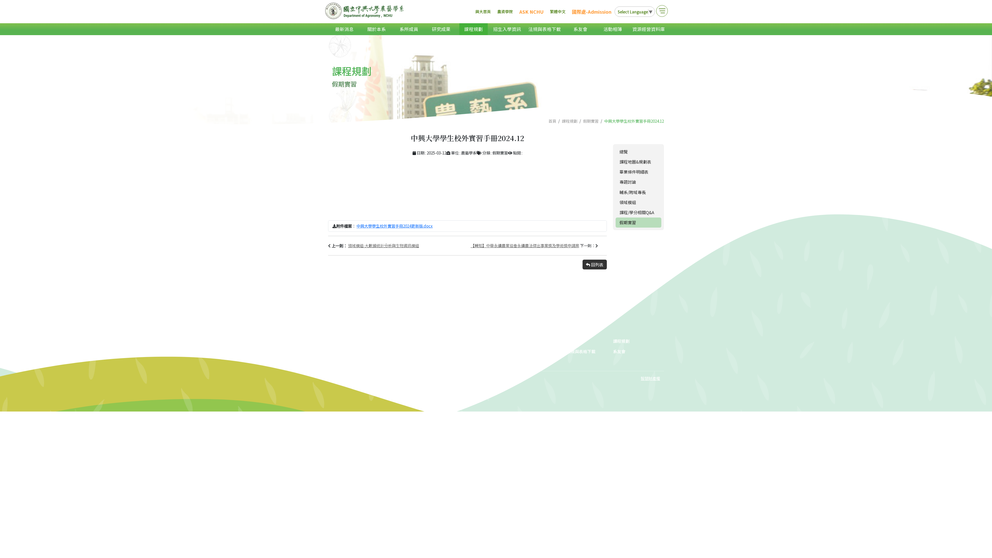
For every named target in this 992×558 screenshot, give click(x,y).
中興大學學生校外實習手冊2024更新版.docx (395, 226)
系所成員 (409, 29)
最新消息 (344, 29)
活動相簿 (612, 29)
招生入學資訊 (507, 29)
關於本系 (376, 29)
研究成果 (441, 29)
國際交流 (482, 362)
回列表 (596, 264)
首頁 (552, 121)
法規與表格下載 (544, 29)
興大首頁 (483, 11)
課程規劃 (473, 29)
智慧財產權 (650, 378)
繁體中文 (557, 11)
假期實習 (591, 121)
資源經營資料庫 (648, 29)
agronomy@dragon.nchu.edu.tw (388, 351)
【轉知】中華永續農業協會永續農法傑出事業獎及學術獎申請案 (525, 245)
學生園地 (528, 351)
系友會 (580, 29)
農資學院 (505, 11)
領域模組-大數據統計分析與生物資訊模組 (383, 245)
